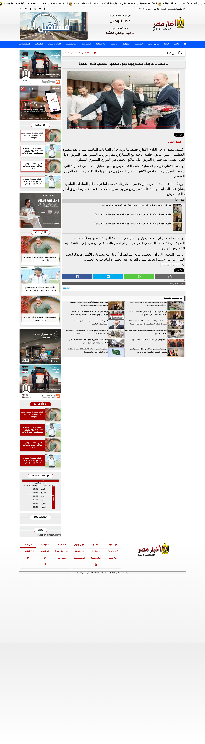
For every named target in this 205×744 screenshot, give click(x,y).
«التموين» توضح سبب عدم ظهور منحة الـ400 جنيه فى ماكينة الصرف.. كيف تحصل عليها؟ (87, 332)
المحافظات (71, 44)
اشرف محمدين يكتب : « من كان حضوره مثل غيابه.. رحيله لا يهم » (60, 4)
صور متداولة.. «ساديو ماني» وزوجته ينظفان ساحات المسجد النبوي (146, 332)
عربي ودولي (153, 44)
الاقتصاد (139, 44)
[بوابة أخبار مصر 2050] (40, 103)
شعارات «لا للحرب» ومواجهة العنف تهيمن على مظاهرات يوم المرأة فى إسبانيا (88, 341)
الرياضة (114, 44)
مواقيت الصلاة (40, 476)
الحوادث (126, 44)
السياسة (86, 44)
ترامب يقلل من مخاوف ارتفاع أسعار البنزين (149, 340)
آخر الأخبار (40, 125)
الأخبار (166, 44)
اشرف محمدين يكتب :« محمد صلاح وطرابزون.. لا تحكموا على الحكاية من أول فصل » (139, 4)
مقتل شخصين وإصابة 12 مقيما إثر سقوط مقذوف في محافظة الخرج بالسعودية (87, 350)
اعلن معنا (96, 558)
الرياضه (175, 265)
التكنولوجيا (24, 44)
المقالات (39, 44)
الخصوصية (79, 558)
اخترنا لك (40, 232)
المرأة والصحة (54, 44)
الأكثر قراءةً (40, 404)
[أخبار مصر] (54, 26)
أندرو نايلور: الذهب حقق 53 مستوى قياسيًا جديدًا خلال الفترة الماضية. (88, 322)
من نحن (113, 558)
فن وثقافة (101, 44)
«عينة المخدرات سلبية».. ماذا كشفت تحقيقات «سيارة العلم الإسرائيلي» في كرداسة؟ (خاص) (148, 322)
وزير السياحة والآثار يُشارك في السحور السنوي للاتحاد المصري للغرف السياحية (133, 215)
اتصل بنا (62, 558)
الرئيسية (113, 545)
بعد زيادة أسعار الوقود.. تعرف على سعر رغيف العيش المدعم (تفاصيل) (136, 206)
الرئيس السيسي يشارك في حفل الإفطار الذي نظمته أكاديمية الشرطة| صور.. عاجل (148, 350)
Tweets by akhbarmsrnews (49, 535)
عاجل (176, 44)
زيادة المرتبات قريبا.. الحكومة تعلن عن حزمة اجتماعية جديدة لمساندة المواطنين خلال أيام (89, 313)
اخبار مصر (165, 265)
